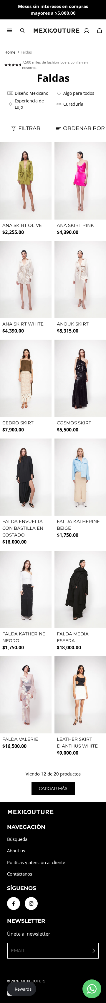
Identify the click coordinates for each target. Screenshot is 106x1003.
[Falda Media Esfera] (80, 589)
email (18, 950)
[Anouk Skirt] (80, 279)
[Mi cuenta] (86, 30)
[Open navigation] (13, 30)
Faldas (26, 52)
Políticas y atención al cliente (36, 862)
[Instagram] (31, 903)
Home (9, 52)
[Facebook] (13, 903)
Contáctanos (19, 874)
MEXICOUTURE (33, 981)
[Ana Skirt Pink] (80, 181)
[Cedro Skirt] (26, 378)
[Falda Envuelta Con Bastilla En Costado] (26, 477)
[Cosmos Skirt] (80, 378)
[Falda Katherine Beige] (80, 477)
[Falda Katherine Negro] (26, 589)
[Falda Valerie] (26, 695)
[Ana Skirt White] (26, 279)
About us (16, 851)
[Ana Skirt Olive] (26, 181)
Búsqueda (17, 839)
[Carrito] (99, 30)
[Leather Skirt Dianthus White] (80, 695)
